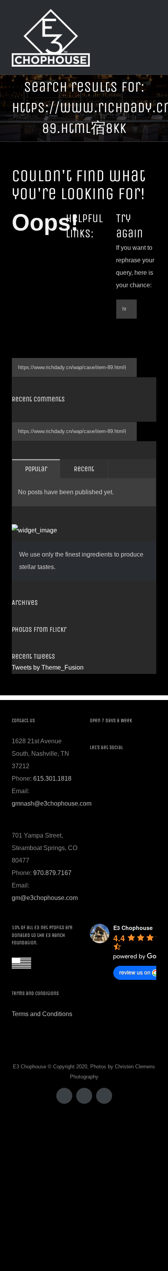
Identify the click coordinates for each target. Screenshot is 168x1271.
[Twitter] (102, 768)
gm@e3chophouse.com (45, 897)
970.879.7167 (52, 873)
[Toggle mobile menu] (153, 23)
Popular (36, 469)
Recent (84, 469)
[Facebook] (92, 768)
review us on (134, 972)
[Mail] (124, 768)
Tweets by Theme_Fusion (48, 667)
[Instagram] (113, 768)
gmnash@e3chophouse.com (51, 803)
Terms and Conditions (42, 1014)
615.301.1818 (52, 778)
